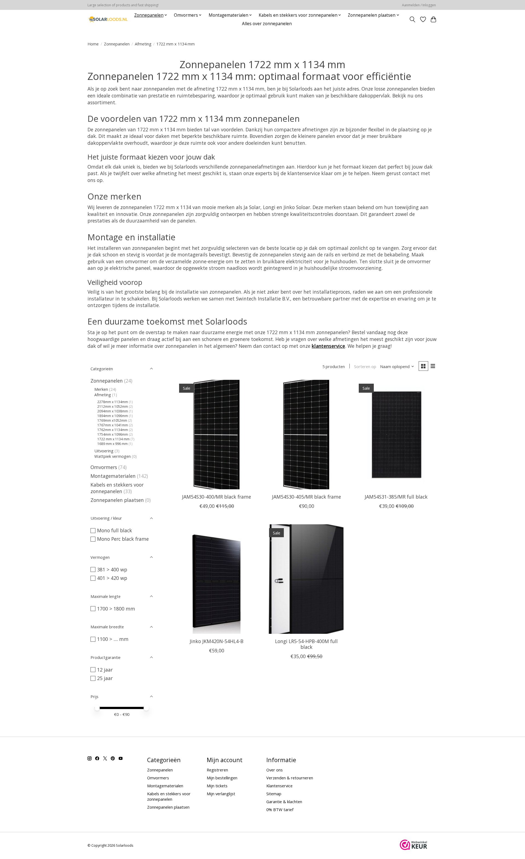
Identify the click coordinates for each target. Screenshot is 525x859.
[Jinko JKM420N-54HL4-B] (217, 579)
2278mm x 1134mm (112, 402)
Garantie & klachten (284, 801)
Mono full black (114, 530)
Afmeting (143, 44)
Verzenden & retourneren (289, 777)
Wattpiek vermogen (112, 456)
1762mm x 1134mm (112, 429)
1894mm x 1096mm (112, 415)
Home (93, 44)
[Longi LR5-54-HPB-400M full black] (306, 579)
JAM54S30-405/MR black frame (306, 496)
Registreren (217, 770)
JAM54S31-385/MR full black (396, 496)
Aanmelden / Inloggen (419, 5)
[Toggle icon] (412, 19)
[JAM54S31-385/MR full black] (396, 434)
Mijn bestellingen (222, 777)
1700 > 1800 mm (116, 608)
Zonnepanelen (117, 44)
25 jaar (105, 678)
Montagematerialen (113, 476)
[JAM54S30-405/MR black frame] (306, 434)
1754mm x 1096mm (112, 434)
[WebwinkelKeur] (413, 848)
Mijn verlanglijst (221, 793)
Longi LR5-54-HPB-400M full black (306, 644)
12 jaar (105, 669)
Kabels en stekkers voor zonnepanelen (117, 487)
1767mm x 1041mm (112, 425)
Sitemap (273, 793)
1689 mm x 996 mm (112, 443)
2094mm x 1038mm (112, 411)
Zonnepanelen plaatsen (117, 500)
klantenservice (328, 346)
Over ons (274, 770)
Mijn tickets (217, 785)
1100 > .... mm (113, 639)
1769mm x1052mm (112, 420)
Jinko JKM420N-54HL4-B (216, 641)
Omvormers (104, 467)
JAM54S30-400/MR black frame (216, 496)
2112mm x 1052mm (112, 406)
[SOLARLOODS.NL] (108, 19)
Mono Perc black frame (123, 539)
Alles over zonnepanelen (267, 24)
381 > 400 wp (112, 569)
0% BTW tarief (279, 809)
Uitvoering (103, 450)
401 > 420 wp (112, 578)
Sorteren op (365, 366)
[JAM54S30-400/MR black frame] (217, 434)
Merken (101, 389)
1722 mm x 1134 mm (113, 439)
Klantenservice (279, 785)
